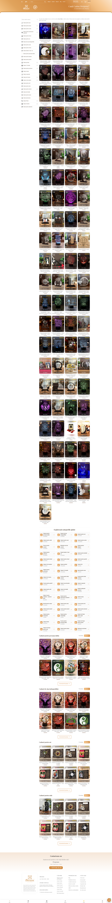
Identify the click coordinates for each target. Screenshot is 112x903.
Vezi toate (87, 635)
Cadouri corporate (26, 74)
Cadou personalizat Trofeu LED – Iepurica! (84, 480)
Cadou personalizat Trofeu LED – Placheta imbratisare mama (84, 271)
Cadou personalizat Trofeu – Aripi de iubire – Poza (58, 208)
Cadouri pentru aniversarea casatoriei (28, 32)
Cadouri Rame (59, 889)
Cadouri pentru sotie (27, 44)
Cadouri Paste (25, 100)
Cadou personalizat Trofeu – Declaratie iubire (71, 83)
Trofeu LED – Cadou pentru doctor (58, 354)
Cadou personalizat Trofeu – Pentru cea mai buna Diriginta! (84, 41)
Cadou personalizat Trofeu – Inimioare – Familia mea (83, 208)
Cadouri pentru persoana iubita (29, 53)
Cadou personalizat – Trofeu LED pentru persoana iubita (71, 271)
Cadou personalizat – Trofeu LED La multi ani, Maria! (58, 187)
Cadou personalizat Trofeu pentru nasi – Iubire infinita (58, 271)
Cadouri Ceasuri (60, 885)
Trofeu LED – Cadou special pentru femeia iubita (45, 657)
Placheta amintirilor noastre (84, 249)
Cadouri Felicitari (60, 887)
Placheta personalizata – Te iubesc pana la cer (45, 784)
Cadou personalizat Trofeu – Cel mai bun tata (45, 292)
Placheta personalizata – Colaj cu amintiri (71, 763)
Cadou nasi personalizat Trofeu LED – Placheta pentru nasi (71, 41)
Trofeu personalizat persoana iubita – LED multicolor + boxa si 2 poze (84, 678)
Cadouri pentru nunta (27, 28)
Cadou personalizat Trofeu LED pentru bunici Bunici (45, 354)
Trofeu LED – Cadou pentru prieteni (45, 187)
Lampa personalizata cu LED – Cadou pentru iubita (71, 657)
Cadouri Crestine (26, 103)
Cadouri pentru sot (26, 38)
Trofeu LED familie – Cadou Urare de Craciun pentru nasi (71, 501)
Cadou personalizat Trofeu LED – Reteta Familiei (58, 480)
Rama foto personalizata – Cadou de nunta (45, 375)
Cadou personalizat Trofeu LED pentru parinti (84, 124)
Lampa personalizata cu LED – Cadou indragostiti (58, 657)
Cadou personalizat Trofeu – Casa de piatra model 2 (83, 187)
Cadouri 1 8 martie (26, 65)
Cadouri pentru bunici (27, 94)
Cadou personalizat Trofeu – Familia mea (45, 250)
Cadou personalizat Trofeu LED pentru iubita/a (84, 417)
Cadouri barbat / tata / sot (28, 50)
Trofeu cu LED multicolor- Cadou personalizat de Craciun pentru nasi (71, 334)
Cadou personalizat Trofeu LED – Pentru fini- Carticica (58, 103)
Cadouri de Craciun (26, 77)
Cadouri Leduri (59, 883)
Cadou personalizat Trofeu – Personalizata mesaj (71, 396)
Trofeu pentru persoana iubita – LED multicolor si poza (45, 41)
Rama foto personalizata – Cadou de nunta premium (45, 271)
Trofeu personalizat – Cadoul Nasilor (58, 166)
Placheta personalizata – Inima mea (58, 784)
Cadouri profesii (26, 62)
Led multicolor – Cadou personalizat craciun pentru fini (45, 313)
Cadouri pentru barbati (27, 56)
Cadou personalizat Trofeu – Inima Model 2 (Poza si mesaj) (45, 501)
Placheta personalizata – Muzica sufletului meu (71, 784)
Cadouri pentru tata (26, 86)
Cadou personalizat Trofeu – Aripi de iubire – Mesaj (45, 334)
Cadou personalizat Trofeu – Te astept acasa (58, 396)
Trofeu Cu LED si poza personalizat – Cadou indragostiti (84, 657)
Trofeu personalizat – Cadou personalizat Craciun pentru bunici (45, 480)
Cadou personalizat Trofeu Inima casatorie (45, 103)
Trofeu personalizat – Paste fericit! (84, 501)
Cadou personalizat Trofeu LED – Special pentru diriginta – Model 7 (84, 313)
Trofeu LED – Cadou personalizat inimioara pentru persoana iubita (45, 83)
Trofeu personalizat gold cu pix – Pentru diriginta (84, 438)
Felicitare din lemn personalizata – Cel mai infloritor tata (70, 438)
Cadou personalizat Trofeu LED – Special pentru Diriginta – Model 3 (71, 459)
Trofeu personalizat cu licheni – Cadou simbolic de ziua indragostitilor (71, 731)
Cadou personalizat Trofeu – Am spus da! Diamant (71, 124)
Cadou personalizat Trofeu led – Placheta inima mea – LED (58, 83)
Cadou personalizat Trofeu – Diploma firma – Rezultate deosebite (58, 417)
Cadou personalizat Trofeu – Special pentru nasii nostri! (45, 229)
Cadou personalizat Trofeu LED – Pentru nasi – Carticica (71, 313)
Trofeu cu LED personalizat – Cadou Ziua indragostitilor (83, 710)
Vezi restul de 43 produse (64, 790)
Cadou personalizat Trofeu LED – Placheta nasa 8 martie (45, 124)
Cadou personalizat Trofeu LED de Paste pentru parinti (45, 438)
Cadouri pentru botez (27, 25)
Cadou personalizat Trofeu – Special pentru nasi (71, 166)
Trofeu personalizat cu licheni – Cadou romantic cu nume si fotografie (71, 678)
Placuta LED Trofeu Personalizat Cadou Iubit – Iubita (45, 678)
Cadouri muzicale (60, 891)
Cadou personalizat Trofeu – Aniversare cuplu (45, 522)
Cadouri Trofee (59, 881)
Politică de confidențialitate (73, 890)
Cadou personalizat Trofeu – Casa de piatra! (58, 145)
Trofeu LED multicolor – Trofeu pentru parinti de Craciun (58, 334)
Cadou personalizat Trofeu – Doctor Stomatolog (83, 375)
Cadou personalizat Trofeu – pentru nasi (83, 62)
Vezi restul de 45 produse (64, 683)
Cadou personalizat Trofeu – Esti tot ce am (71, 187)
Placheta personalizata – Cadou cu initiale (58, 763)
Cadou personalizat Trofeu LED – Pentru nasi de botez (71, 480)
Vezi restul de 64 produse (64, 736)
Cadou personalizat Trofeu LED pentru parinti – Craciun (45, 459)
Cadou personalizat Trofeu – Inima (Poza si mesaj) (71, 354)
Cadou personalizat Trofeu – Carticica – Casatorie (71, 375)
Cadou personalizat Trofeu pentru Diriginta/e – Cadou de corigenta (84, 229)
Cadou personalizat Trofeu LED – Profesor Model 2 (71, 103)
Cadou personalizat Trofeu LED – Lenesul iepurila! (71, 417)
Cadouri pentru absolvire (27, 106)
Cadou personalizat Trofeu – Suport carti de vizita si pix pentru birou (83, 145)
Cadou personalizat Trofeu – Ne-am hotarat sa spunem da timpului (83, 334)
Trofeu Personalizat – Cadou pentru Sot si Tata (45, 816)
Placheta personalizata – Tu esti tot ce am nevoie (84, 763)
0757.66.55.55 (57, 868)
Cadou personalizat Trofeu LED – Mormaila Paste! (58, 501)
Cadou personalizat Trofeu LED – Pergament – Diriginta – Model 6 (45, 145)
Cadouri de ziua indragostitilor (28, 41)
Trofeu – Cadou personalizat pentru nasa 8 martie (71, 145)
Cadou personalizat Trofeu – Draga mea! (58, 375)
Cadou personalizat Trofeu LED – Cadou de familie (71, 208)
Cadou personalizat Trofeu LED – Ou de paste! (58, 438)
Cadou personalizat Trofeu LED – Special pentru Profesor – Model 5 (84, 396)
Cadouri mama (26, 71)
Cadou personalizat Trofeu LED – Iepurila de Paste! (58, 459)
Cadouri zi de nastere (27, 80)
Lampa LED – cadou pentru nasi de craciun (84, 459)
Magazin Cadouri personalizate (60, 879)
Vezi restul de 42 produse (64, 843)
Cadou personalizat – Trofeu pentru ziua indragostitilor (45, 62)
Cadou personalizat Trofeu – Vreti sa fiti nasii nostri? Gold (58, 41)
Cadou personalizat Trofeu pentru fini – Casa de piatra (84, 292)
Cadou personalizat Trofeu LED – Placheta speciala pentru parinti (71, 62)
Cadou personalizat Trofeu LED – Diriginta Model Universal (45, 208)
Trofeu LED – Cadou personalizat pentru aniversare (58, 313)
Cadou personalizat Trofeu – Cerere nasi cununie (58, 292)
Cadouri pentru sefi (26, 83)
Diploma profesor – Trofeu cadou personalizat (84, 166)
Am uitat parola (83, 890)
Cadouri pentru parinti (27, 59)
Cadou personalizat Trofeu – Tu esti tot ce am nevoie (84, 103)
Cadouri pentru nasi (26, 22)
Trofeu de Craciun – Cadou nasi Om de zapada (58, 124)
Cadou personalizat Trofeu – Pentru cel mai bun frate (71, 292)
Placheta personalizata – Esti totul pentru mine (83, 784)
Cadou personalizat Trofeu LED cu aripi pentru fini (45, 417)
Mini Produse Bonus (60, 893)
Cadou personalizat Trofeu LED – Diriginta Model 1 (58, 250)
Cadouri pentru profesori (27, 68)
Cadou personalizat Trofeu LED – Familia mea (45, 166)
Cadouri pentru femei (27, 35)
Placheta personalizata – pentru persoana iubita (45, 763)
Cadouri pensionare (26, 97)
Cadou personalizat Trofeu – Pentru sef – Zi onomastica (45, 396)
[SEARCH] (45, 1)
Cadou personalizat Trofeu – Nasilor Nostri (71, 250)
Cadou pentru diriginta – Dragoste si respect (83, 83)
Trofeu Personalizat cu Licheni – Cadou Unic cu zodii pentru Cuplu (58, 678)
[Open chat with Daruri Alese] (109, 900)
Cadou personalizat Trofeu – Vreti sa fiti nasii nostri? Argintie (58, 62)
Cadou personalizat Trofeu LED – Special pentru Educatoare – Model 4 (84, 355)
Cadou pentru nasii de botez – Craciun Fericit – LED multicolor (71, 229)
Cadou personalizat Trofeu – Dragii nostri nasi (58, 229)
